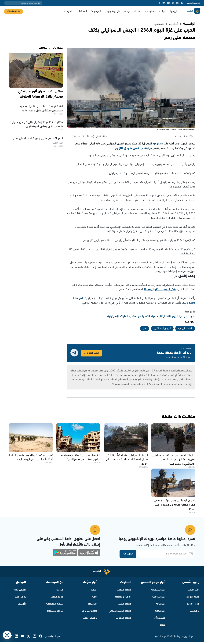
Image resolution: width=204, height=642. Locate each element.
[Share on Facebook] (89, 136)
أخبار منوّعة (90, 582)
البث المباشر (12, 11)
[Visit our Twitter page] (173, 3)
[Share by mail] (80, 136)
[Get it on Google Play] (65, 552)
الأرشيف (22, 604)
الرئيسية (174, 11)
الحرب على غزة (185, 328)
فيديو (162, 625)
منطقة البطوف (123, 618)
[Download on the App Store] (89, 552)
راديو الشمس (190, 582)
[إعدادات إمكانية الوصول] (7, 635)
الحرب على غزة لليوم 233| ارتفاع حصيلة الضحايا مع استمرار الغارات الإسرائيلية (151, 316)
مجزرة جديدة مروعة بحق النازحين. (133, 148)
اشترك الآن (128, 554)
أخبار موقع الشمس (153, 582)
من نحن (59, 590)
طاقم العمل (57, 597)
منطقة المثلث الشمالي (120, 611)
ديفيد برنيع (189, 303)
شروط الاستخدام (55, 611)
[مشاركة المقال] (93, 136)
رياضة (127, 11)
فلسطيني (159, 24)
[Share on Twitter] (84, 136)
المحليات (125, 582)
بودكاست (194, 611)
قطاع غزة (158, 144)
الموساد (79, 298)
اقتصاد (137, 11)
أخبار (164, 11)
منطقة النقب (124, 604)
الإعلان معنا (20, 590)
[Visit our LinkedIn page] (164, 3)
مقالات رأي (159, 618)
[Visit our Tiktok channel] (159, 3)
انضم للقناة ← (91, 353)
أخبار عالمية (160, 611)
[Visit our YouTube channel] (168, 3)
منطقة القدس (124, 590)
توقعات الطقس (89, 618)
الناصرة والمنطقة (123, 597)
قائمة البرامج (192, 597)
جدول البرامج (193, 604)
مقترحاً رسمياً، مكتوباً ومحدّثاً (160, 289)
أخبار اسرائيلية (158, 597)
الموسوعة (96, 11)
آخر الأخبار (173, 24)
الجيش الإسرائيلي (162, 328)
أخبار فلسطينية (158, 590)
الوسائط (83, 11)
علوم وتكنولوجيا (112, 11)
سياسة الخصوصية (54, 604)
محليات (151, 11)
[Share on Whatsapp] (75, 136)
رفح (144, 328)
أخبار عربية (160, 604)
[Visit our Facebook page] (182, 3)
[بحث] (39, 3)
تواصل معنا (20, 597)
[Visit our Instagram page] (177, 3)
